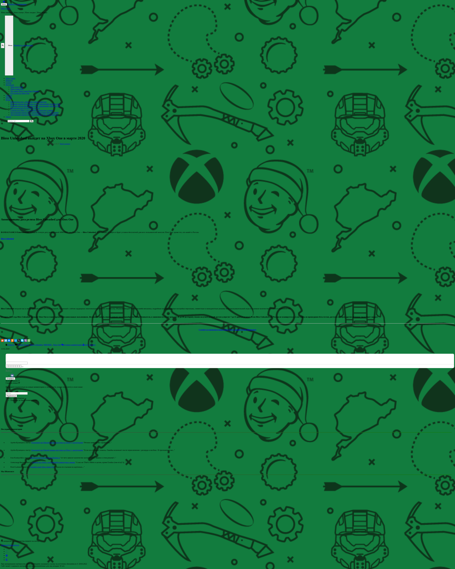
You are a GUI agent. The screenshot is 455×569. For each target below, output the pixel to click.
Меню (4, 4)
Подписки (10, 85)
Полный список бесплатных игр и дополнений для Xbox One (35, 104)
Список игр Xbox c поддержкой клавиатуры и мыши (31, 110)
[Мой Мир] (15, 340)
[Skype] (22, 340)
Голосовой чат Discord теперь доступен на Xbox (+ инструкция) (57, 443)
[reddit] (2, 340)
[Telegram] (5, 340)
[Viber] (25, 340)
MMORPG (47, 345)
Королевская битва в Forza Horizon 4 (45, 458)
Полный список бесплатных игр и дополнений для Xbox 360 (35, 106)
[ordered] (15, 366)
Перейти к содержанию (17, 4)
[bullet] (17, 366)
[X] (19, 340)
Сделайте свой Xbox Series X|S (42, 467)
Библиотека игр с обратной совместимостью (28, 102)
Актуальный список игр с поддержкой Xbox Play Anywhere (34, 113)
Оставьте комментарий (73, 345)
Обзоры (9, 98)
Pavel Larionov (65, 144)
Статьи (8, 83)
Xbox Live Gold (16, 87)
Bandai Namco (23, 345)
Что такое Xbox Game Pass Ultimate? (24, 91)
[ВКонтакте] (9, 340)
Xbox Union (5, 8)
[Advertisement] (72, 127)
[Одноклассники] (12, 340)
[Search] (31, 121)
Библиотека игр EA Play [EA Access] (25, 108)
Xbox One (57, 345)
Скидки (9, 95)
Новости (9, 81)
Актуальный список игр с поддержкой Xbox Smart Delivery (34, 115)
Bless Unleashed (36, 345)
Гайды (8, 117)
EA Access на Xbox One (19, 93)
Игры (8, 100)
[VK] (12, 375)
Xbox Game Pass (16, 89)
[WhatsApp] (28, 340)
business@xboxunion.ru (10, 545)
